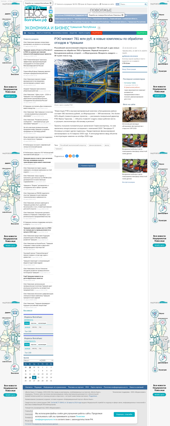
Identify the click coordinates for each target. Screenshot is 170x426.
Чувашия (58, 149)
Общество (73, 33)
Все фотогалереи (128, 182)
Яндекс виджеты (93, 4)
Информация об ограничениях (55, 387)
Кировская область (84, 15)
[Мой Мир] (77, 155)
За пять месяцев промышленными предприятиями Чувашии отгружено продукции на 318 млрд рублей (36, 129)
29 (30, 367)
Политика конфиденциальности (116, 387)
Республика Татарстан (81, 22)
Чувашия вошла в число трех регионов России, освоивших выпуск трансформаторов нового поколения (38, 160)
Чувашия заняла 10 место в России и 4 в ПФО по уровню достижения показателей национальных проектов (38, 52)
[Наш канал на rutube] (51, 16)
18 (26, 377)
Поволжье (101, 10)
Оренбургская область (83, 19)
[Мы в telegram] (51, 11)
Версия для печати (131, 56)
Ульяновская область (119, 22)
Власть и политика (44, 33)
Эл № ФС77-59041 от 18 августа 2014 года (66, 402)
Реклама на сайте (108, 4)
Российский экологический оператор (73, 145)
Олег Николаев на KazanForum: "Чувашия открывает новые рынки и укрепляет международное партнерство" (38, 245)
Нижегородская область (64, 19)
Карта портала (96, 387)
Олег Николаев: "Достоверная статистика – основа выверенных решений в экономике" (38, 114)
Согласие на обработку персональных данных (41, 424)
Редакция (38, 387)
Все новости (28, 310)
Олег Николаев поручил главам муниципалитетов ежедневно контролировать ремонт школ (35, 81)
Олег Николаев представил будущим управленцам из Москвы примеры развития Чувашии (37, 238)
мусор (107, 145)
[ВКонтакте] (66, 155)
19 (30, 377)
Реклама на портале (76, 387)
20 (34, 377)
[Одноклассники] (70, 155)
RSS (76, 4)
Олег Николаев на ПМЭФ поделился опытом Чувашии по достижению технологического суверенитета (36, 195)
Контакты (29, 387)
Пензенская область (100, 19)
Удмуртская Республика (100, 22)
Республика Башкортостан (65, 15)
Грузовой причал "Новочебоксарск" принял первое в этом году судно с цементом (36, 255)
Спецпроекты (97, 33)
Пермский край (115, 19)
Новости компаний (136, 387)
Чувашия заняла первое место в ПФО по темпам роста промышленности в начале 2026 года (37, 230)
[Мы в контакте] (51, 7)
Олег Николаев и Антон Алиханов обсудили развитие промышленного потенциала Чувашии (36, 271)
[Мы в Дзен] (51, 20)
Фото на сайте (129, 104)
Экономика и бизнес (60, 33)
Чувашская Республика (137, 22)
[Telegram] (73, 155)
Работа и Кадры (84, 33)
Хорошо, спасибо (124, 414)
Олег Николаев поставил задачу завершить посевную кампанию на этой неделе (38, 170)
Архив (82, 4)
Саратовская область (63, 22)
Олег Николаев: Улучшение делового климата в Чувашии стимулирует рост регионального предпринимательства (37, 214)
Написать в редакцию (64, 4)
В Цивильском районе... (132, 87)
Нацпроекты (141, 33)
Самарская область (130, 19)
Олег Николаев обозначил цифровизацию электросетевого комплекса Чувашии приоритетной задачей (38, 296)
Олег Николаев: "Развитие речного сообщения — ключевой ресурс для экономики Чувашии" (36, 122)
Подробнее (93, 396)
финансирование (95, 145)
